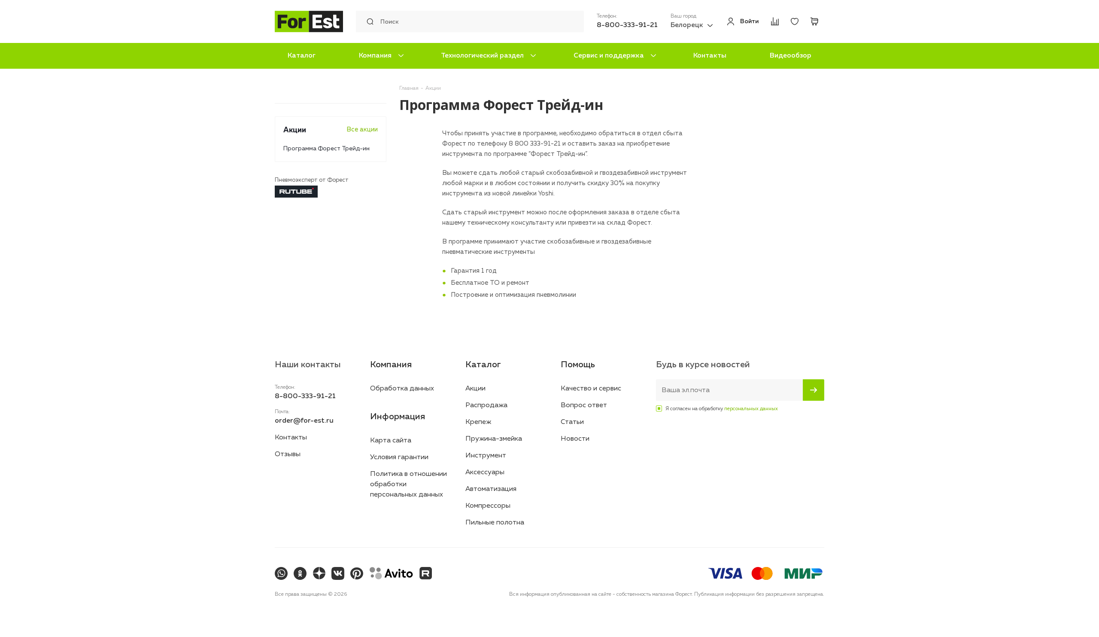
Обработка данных (402, 388)
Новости (575, 439)
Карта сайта (390, 440)
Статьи (572, 422)
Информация (397, 416)
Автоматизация (490, 489)
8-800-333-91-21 (627, 25)
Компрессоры (487, 506)
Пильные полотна (494, 522)
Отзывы (288, 454)
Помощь (578, 364)
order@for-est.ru (304, 421)
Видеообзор (790, 55)
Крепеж (478, 422)
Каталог (302, 55)
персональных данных (751, 408)
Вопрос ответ (584, 405)
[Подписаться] (813, 390)
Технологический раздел (482, 55)
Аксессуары (484, 472)
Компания (375, 55)
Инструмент (485, 455)
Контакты (709, 55)
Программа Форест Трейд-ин (326, 149)
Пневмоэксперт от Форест (312, 180)
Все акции (362, 129)
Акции (475, 388)
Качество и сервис (591, 388)
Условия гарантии (399, 457)
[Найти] (368, 21)
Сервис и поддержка (609, 55)
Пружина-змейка (493, 439)
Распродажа (486, 405)
